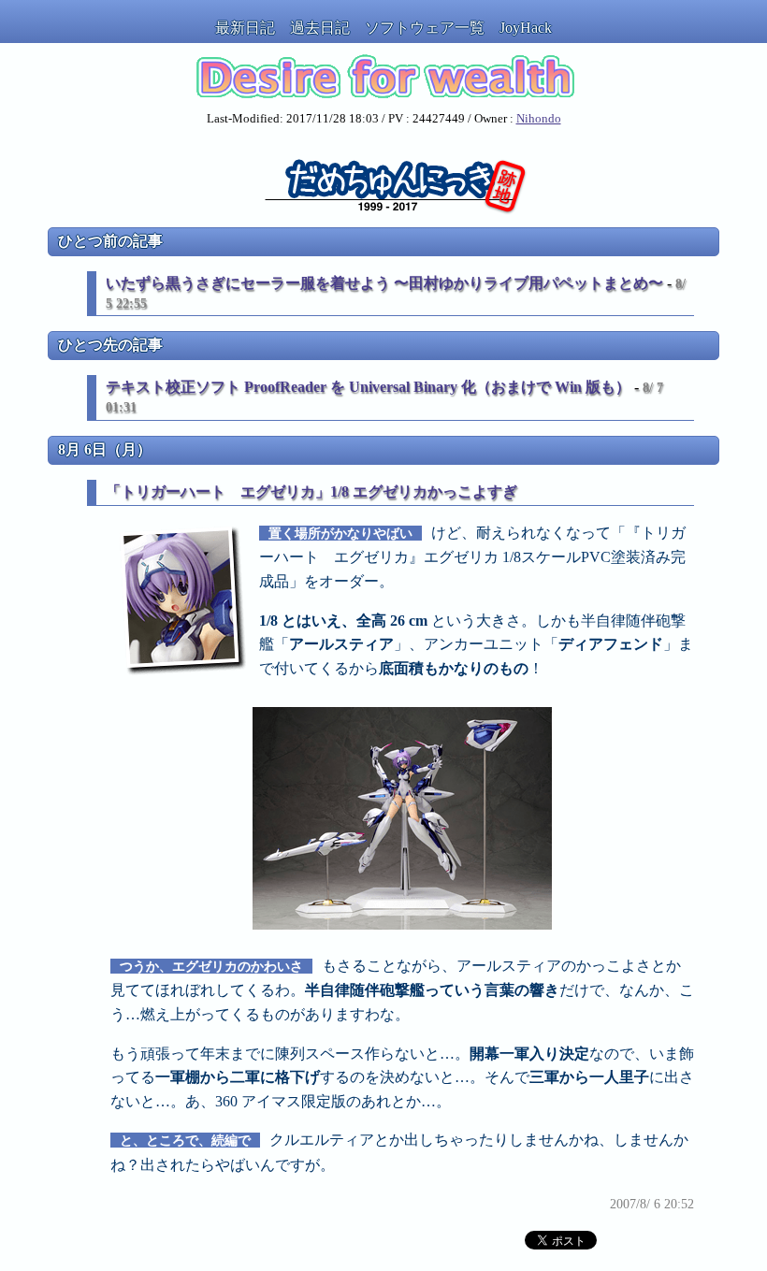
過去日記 (320, 28)
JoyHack (525, 28)
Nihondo (538, 118)
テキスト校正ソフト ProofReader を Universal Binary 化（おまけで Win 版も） (368, 387)
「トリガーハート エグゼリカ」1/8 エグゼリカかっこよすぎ (311, 491)
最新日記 (245, 28)
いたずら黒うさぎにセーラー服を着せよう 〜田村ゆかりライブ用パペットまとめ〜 (384, 283)
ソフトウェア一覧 (425, 28)
